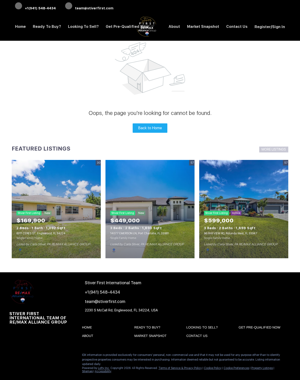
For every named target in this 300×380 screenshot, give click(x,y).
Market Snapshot (203, 26)
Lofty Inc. (104, 368)
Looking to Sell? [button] (83, 26)
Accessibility (103, 371)
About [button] (174, 26)
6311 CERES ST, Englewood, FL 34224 (40, 233)
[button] (88, 328)
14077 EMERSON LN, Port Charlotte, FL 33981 (139, 233)
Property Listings (262, 368)
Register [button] (263, 27)
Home (20, 26)
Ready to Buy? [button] (47, 26)
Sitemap (87, 371)
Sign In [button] (278, 27)
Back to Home (150, 128)
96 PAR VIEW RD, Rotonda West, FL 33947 (230, 233)
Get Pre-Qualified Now (127, 26)
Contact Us (237, 26)
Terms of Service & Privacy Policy (180, 368)
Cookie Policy (212, 368)
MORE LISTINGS (274, 149)
